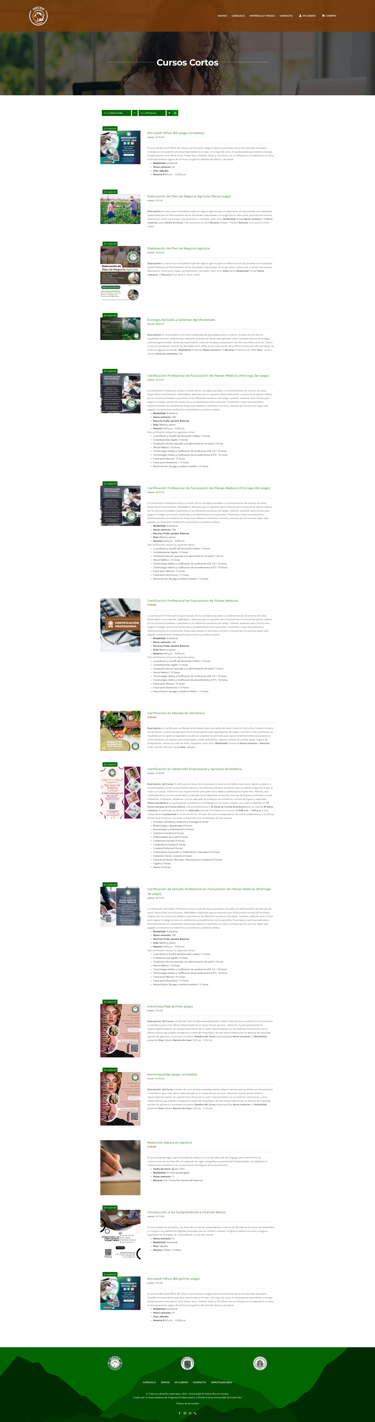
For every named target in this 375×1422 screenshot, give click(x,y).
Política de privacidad (187, 1403)
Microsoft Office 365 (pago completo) (175, 133)
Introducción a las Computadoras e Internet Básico (186, 1212)
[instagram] (185, 1413)
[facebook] (179, 1413)
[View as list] (175, 113)
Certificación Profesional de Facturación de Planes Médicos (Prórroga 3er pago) (208, 375)
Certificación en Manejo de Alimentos (176, 713)
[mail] (190, 1413)
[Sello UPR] (260, 1357)
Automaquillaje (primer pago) (170, 1006)
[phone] (195, 1413)
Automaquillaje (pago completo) (172, 1074)
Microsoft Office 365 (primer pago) (173, 1279)
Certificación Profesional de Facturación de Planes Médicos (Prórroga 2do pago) (208, 488)
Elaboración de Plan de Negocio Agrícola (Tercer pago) (189, 196)
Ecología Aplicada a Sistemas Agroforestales (181, 320)
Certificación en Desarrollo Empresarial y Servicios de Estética (194, 769)
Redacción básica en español (169, 1142)
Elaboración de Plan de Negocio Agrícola (178, 248)
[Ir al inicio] (38, 16)
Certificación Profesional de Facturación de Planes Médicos (192, 600)
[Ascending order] (135, 113)
